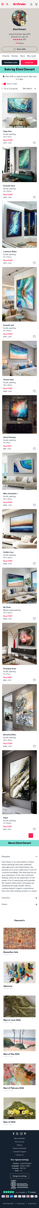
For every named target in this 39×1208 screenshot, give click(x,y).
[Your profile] (31, 4)
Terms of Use (21, 1203)
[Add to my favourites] (34, 142)
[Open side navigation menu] (2, 4)
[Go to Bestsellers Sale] (19, 942)
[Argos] (19, 790)
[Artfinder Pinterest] (25, 1133)
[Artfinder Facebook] (13, 1133)
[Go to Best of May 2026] (19, 1044)
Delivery (19, 1145)
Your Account (19, 1142)
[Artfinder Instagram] (21, 1133)
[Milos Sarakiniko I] (19, 480)
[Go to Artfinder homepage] (19, 4)
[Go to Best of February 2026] (19, 1078)
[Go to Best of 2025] (19, 1112)
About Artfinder (19, 1138)
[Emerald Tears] (19, 173)
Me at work (31, 56)
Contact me (29, 62)
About (22, 56)
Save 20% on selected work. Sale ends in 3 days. (21, 77)
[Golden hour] (19, 537)
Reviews (14, 56)
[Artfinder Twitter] (17, 1133)
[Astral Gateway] (19, 423)
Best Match (27, 89)
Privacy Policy (32, 1203)
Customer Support (19, 1152)
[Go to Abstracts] (19, 976)
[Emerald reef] (19, 303)
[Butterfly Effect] (19, 716)
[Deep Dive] (19, 119)
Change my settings (19, 1176)
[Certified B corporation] (19, 1184)
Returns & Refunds (19, 1148)
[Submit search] (7, 4)
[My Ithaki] (19, 594)
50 (27, 37)
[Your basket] (36, 4)
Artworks (5, 56)
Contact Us (20, 1155)
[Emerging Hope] (19, 652)
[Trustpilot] (19, 1192)
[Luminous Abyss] (19, 233)
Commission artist (10, 62)
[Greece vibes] (19, 367)
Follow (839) (21, 49)
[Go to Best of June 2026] (19, 1010)
